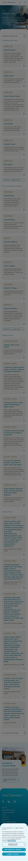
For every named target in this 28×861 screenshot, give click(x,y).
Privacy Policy (12, 840)
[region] (14, 842)
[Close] (26, 825)
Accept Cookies (12, 854)
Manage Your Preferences (13, 844)
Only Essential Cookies (13, 849)
